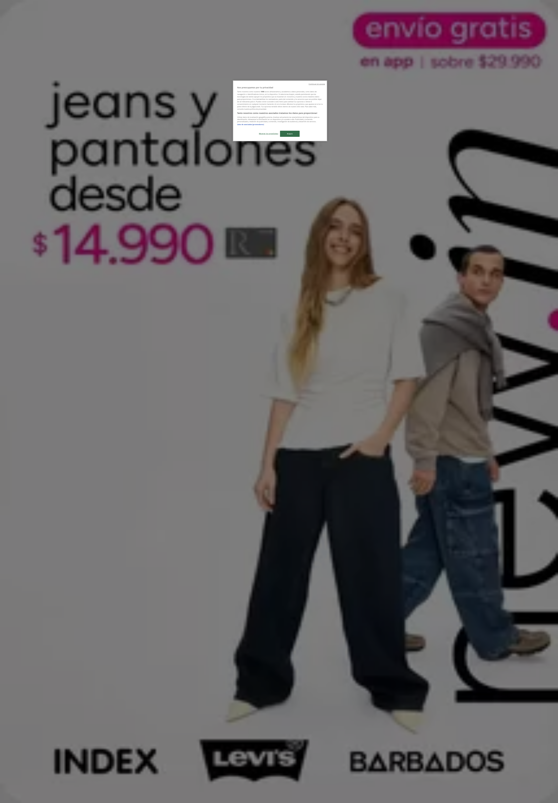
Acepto (290, 134)
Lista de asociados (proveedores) (250, 124)
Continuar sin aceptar (317, 84)
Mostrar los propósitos (268, 133)
